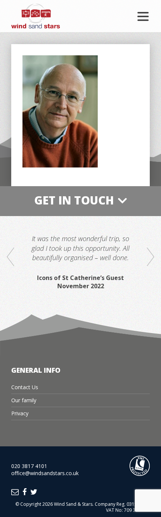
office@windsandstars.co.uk (45, 473)
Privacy (19, 413)
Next (150, 257)
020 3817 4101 (29, 466)
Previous (10, 257)
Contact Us (24, 387)
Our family (23, 400)
